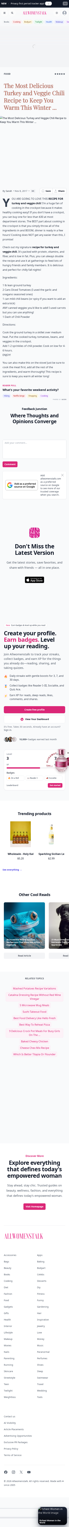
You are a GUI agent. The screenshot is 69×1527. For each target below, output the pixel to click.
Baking (40, 1261)
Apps (40, 1255)
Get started (55, 785)
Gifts (6, 1313)
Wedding (42, 1390)
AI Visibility (10, 1422)
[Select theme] (57, 13)
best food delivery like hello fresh (34, 1018)
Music (40, 1345)
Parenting (9, 1358)
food (7, 73)
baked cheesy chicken (34, 1041)
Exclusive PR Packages (16, 1442)
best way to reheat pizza (34, 1024)
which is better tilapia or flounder (34, 1054)
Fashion (8, 1293)
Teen (6, 1384)
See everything (12, 869)
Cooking (16, 21)
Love (39, 1332)
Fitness (41, 1293)
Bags (6, 1261)
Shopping (32, 395)
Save (48, 190)
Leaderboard (12, 785)
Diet (6, 1287)
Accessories (10, 1255)
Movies (7, 1345)
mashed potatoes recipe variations (34, 988)
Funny (40, 1300)
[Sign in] (64, 12)
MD (33, 191)
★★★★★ (59, 73)
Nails (6, 1351)
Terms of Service (13, 1455)
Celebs (40, 1274)
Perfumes (42, 1358)
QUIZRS (64, 399)
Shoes (40, 1364)
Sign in (7, 729)
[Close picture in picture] (40, 1509)
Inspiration (43, 1319)
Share (61, 190)
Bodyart (27, 21)
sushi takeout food (34, 1011)
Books (6, 21)
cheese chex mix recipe (34, 1048)
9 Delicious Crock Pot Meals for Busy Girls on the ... (34, 1033)
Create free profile (34, 709)
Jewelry (41, 1326)
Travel (40, 1384)
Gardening (43, 1306)
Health (49, 21)
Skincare (8, 1371)
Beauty (7, 1268)
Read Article (31, 956)
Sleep (40, 1371)
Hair (39, 1313)
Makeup (59, 21)
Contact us (9, 1416)
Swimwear (42, 1377)
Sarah (9, 190)
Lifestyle (8, 1332)
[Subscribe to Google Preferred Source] (21, 485)
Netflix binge (19, 395)
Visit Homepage (34, 1206)
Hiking (6, 395)
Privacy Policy (11, 1448)
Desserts (41, 1280)
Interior (8, 1326)
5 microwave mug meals (34, 1005)
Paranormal (43, 1351)
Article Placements (14, 1429)
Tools (40, 1397)
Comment (10, 464)
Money (40, 1339)
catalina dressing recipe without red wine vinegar (34, 997)
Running (8, 1364)
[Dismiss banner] (62, 475)
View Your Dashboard (37, 719)
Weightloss (10, 1397)
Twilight (38, 21)
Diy (38, 1287)
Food (6, 1300)
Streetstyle (9, 1377)
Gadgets (8, 1306)
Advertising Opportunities (18, 1435)
